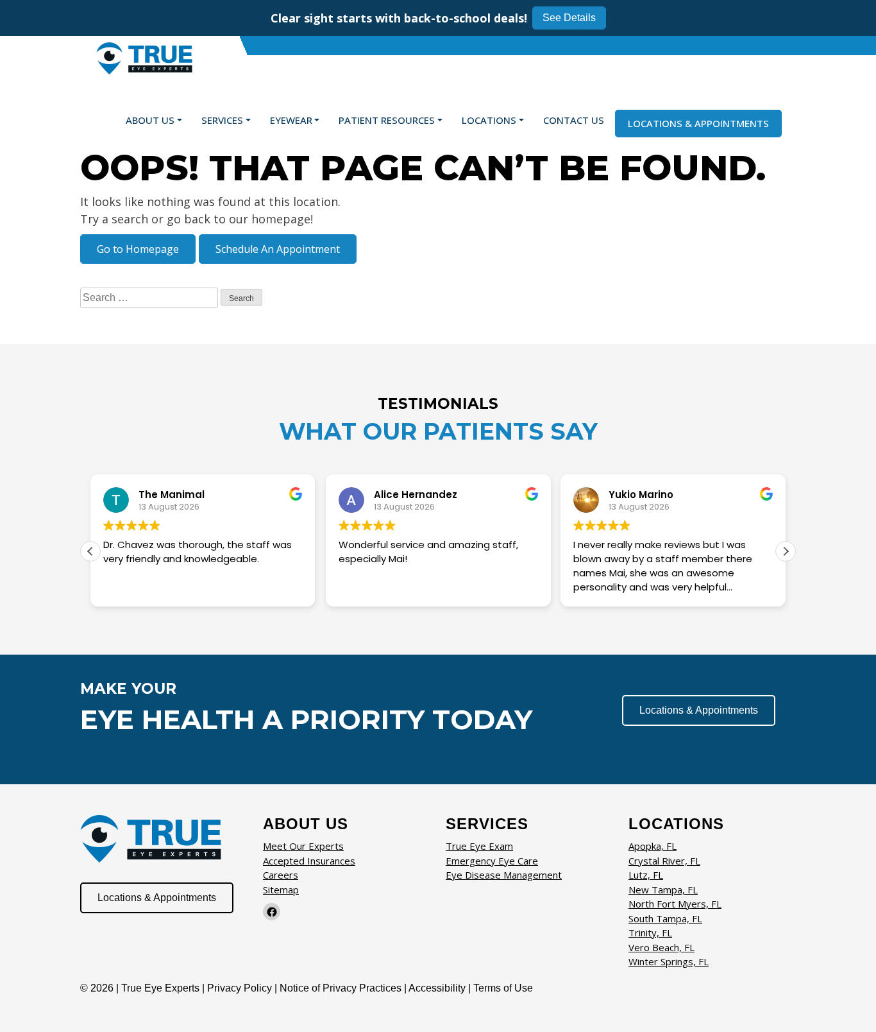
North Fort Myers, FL (674, 903)
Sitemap (281, 889)
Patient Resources (387, 120)
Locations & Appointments (698, 123)
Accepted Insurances (309, 860)
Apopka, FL (652, 845)
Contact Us (573, 120)
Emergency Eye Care (492, 860)
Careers (280, 874)
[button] (785, 551)
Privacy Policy (240, 988)
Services (222, 120)
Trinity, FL (650, 932)
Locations (489, 120)
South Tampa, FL (665, 918)
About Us (150, 120)
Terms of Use (503, 988)
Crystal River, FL (664, 860)
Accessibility (437, 988)
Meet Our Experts (303, 845)
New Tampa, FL (663, 889)
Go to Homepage (138, 249)
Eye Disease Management (504, 874)
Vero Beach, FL (661, 947)
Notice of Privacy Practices (340, 988)
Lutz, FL (645, 874)
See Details (569, 17)
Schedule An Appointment (277, 249)
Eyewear (291, 120)
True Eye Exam (479, 845)
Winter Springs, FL (668, 961)
